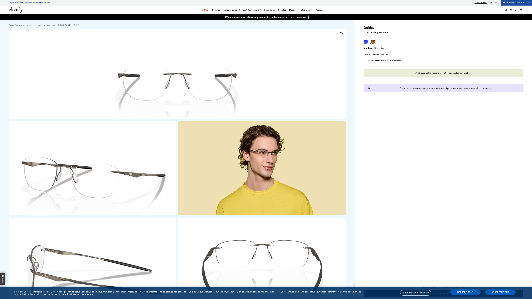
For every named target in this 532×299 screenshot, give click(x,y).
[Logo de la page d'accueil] (16, 10)
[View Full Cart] (521, 10)
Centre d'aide (481, 3)
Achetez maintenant (298, 17)
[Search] (506, 10)
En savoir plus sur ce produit (376, 54)
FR (496, 3)
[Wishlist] (516, 10)
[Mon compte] (511, 10)
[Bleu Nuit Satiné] (366, 42)
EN (491, 3)
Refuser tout (465, 292)
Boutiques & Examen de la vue (518, 3)
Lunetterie (20, 25)
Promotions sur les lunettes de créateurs (40, 25)
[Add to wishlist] (341, 33)
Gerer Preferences (329, 291)
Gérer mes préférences (415, 292)
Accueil (12, 25)
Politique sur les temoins (80, 293)
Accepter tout (500, 292)
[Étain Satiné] (373, 42)
